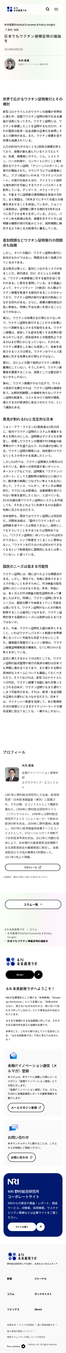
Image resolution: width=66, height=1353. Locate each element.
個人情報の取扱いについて (20, 1331)
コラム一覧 (31, 904)
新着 (9, 1278)
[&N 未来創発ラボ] (16, 9)
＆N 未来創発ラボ (14, 929)
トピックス (13, 1309)
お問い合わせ (19, 1157)
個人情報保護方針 (46, 1324)
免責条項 (11, 1324)
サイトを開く (22, 1226)
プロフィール (30, 867)
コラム (33, 929)
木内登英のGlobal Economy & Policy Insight (29, 935)
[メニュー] (56, 9)
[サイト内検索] (47, 9)
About (19, 974)
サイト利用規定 (26, 1324)
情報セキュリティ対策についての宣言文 (26, 1336)
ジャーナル (40, 1278)
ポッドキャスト (43, 1294)
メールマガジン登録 (24, 1107)
